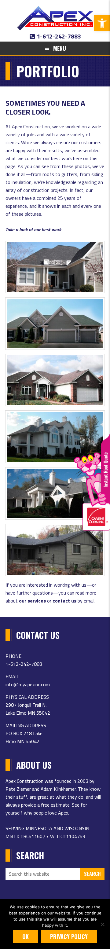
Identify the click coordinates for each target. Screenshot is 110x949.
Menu (59, 48)
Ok (25, 936)
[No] (102, 924)
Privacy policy (69, 936)
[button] (102, 23)
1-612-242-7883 (58, 36)
